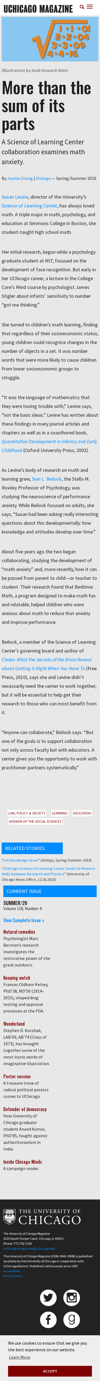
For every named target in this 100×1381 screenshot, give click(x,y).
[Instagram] (71, 1298)
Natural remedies (19, 931)
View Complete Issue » (23, 920)
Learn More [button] (19, 1357)
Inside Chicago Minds (22, 1161)
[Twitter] (48, 1298)
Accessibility (12, 1271)
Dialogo (43, 178)
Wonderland (14, 1023)
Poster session (17, 1076)
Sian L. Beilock (47, 479)
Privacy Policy (13, 1276)
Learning (59, 813)
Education (82, 813)
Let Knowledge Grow (20, 860)
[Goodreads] (71, 1320)
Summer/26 (15, 902)
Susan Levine (15, 197)
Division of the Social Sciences (35, 821)
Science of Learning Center (29, 205)
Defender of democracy (25, 1109)
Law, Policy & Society (26, 813)
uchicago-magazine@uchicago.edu (29, 1248)
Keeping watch (16, 977)
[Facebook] (48, 1320)
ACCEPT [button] (50, 1371)
